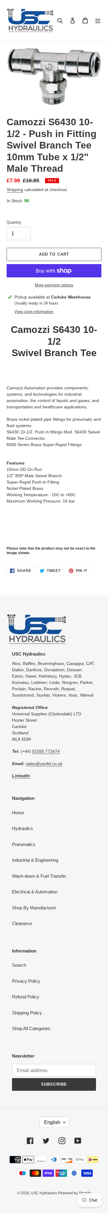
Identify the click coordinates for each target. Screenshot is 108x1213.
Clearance (22, 923)
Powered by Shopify (74, 1193)
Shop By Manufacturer (34, 907)
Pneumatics (23, 844)
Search (19, 965)
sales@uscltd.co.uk (44, 763)
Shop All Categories (31, 1028)
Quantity (14, 222)
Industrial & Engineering (35, 860)
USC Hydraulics (44, 1193)
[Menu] (98, 20)
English (52, 1122)
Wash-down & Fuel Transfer (39, 876)
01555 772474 (46, 751)
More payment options (54, 285)
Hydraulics (22, 828)
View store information (33, 311)
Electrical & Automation (34, 891)
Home (18, 812)
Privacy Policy (26, 981)
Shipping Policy (27, 1012)
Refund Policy (25, 996)
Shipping (15, 189)
